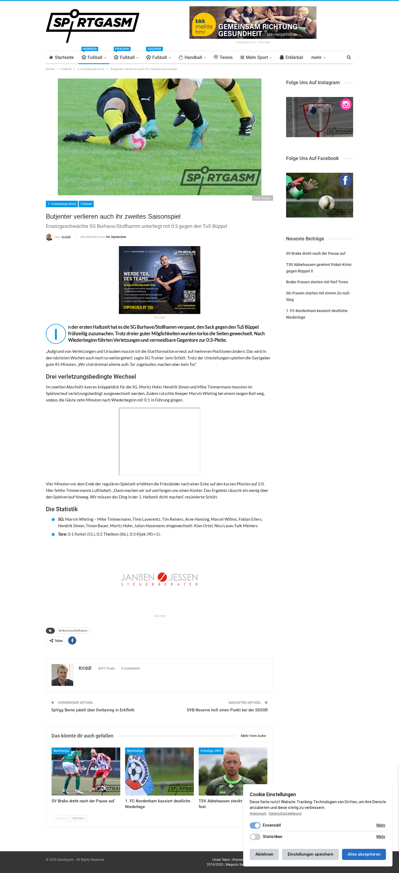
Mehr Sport (257, 57)
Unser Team (221, 860)
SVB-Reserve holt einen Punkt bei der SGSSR (227, 710)
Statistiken (272, 836)
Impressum (240, 860)
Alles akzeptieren (364, 854)
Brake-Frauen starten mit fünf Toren (317, 282)
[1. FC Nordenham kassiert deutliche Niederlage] (159, 772)
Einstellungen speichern (310, 854)
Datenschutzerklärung (285, 813)
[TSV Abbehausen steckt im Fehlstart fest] (233, 772)
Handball (193, 57)
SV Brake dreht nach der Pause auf (316, 253)
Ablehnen (264, 854)
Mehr (380, 825)
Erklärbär (294, 57)
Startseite (64, 57)
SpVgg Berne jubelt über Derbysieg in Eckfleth (92, 710)
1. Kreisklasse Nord (62, 204)
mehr (316, 57)
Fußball (92, 55)
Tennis (226, 57)
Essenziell (272, 825)
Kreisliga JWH (211, 751)
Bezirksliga (61, 751)
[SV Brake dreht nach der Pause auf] (86, 772)
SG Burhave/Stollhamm (73, 630)
